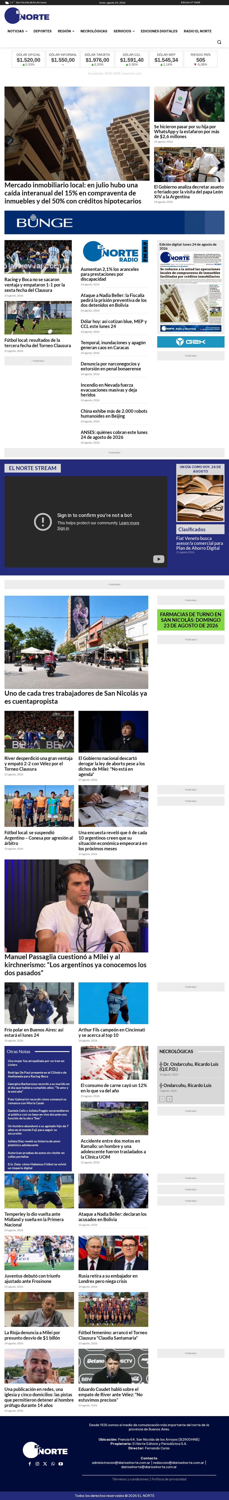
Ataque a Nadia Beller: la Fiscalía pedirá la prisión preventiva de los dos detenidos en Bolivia (114, 300)
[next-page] (169, 1099)
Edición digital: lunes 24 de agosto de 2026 (188, 246)
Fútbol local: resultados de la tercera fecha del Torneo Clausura (37, 342)
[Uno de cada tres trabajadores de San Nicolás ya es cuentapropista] (76, 642)
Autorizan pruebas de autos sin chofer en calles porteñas (36, 1154)
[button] (219, 42)
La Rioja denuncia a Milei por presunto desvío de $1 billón (32, 1335)
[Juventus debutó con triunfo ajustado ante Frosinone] (39, 1253)
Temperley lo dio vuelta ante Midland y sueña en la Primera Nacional (34, 1219)
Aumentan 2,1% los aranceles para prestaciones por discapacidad (110, 274)
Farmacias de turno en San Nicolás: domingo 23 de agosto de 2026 (190, 620)
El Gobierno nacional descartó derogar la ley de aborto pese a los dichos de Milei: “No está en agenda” (111, 766)
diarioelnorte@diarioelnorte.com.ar (149, 1467)
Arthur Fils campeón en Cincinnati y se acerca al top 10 (111, 1032)
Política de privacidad (169, 1479)
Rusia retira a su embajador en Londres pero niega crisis (108, 1278)
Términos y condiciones (130, 1479)
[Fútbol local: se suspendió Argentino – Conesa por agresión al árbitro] (39, 806)
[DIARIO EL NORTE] (30, 15)
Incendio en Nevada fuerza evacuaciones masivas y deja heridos (109, 389)
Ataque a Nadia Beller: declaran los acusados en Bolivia (112, 1216)
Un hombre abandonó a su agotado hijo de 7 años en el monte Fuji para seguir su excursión (38, 1129)
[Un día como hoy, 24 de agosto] (200, 498)
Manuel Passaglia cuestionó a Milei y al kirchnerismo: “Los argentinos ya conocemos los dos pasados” (75, 964)
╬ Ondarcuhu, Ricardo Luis (185, 1085)
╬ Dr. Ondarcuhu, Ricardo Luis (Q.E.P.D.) (188, 1066)
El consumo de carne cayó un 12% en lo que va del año (114, 1088)
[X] (45, 1464)
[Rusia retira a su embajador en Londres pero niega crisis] (113, 1253)
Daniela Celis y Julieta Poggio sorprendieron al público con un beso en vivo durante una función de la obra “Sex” (38, 1114)
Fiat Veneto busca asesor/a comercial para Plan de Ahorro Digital (199, 543)
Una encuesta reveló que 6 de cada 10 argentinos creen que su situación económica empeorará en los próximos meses (112, 840)
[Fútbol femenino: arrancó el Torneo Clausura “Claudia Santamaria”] (113, 1309)
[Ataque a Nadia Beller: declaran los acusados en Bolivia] (113, 1191)
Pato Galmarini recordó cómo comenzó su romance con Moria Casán (37, 1101)
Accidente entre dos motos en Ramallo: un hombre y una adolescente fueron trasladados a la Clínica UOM (113, 1149)
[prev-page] (162, 1099)
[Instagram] (37, 1464)
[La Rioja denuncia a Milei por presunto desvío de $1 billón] (39, 1309)
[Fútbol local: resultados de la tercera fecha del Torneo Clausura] (38, 318)
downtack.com (132, 73)
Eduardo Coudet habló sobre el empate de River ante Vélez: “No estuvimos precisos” (110, 1394)
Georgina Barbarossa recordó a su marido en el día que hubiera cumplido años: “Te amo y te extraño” (39, 1087)
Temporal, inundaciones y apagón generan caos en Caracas (113, 345)
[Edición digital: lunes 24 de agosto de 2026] (190, 291)
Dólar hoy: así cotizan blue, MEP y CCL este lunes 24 (114, 324)
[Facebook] (29, 1464)
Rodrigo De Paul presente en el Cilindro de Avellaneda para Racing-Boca (37, 1074)
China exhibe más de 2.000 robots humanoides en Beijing (114, 413)
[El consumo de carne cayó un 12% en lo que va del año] (114, 1063)
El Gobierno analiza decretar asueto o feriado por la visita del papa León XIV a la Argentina (189, 191)
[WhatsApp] (53, 1464)
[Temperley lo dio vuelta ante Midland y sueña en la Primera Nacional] (39, 1191)
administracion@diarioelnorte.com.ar (121, 1463)
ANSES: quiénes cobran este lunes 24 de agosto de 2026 (114, 434)
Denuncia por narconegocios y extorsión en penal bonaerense (111, 366)
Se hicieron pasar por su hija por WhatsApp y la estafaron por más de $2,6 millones (186, 131)
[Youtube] (61, 1464)
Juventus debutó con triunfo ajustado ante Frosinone (32, 1278)
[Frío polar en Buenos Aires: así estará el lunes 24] (39, 1003)
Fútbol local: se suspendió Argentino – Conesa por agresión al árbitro (38, 838)
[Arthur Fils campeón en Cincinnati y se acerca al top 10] (113, 1003)
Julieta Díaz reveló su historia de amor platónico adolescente (34, 1143)
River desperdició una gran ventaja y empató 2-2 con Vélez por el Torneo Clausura (38, 763)
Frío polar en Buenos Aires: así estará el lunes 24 (33, 1032)
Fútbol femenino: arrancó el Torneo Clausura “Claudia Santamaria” (112, 1335)
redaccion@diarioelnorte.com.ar (178, 1463)
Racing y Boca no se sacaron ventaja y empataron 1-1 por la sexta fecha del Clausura (34, 285)
